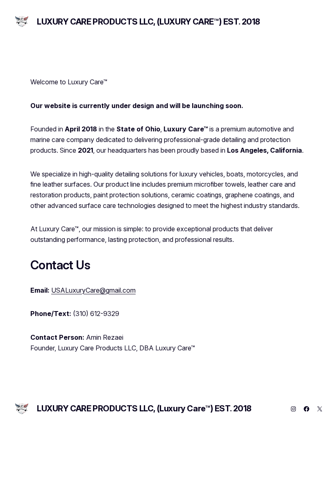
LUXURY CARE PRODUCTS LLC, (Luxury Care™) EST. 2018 (148, 22)
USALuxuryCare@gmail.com (93, 290)
